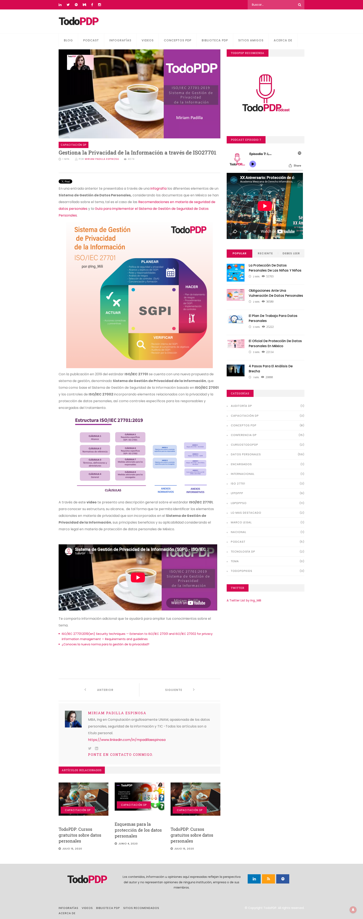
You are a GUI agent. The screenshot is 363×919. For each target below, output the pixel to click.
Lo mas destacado (246, 513)
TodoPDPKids (241, 571)
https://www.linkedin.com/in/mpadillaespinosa (127, 739)
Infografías (120, 40)
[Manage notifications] (353, 909)
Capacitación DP (78, 810)
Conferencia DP (244, 435)
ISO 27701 (238, 484)
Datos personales (246, 454)
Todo (78, 21)
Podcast (91, 40)
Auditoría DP (241, 406)
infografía (158, 188)
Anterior (99, 690)
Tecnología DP (243, 552)
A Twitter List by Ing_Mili (244, 600)
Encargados (241, 464)
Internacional (242, 474)
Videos (148, 40)
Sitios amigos (250, 40)
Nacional (238, 532)
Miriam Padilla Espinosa (102, 159)
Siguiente (179, 690)
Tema (235, 561)
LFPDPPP (237, 493)
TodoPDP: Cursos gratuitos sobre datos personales (80, 835)
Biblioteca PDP (215, 40)
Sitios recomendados (141, 908)
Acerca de (283, 40)
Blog (68, 40)
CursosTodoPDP (244, 445)
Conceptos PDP (177, 40)
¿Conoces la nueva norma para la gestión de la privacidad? (105, 644)
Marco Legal (241, 522)
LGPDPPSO (239, 503)
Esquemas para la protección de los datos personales (138, 830)
